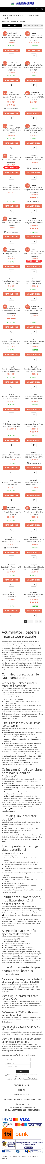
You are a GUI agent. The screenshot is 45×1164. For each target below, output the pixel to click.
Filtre (13, 25)
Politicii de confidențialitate (28, 1079)
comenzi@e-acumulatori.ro (24, 1107)
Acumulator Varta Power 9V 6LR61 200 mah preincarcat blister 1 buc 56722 (11, 282)
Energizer (34, 565)
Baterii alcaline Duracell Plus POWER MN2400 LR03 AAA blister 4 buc (11, 397)
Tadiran (11, 185)
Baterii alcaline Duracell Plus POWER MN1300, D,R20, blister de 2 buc (34, 397)
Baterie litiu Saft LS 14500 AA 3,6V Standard (34, 342)
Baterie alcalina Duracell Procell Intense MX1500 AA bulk (11, 66)
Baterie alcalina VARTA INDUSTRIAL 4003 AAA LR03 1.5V (33, 36)
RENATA (11, 592)
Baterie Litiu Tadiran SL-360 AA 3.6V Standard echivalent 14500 (11, 188)
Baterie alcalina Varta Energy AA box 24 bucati (33, 221)
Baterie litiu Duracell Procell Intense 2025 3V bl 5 (34, 511)
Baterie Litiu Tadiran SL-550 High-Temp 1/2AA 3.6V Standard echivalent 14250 (33, 456)
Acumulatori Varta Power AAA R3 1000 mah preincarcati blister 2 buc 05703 (11, 483)
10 (37, 621)
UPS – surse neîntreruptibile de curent (17, 808)
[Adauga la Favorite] (11, 55)
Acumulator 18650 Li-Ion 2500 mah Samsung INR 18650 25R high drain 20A (34, 159)
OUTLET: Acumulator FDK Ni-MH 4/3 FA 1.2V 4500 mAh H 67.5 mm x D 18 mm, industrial (11, 159)
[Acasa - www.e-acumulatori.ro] (22, 3)
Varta (34, 33)
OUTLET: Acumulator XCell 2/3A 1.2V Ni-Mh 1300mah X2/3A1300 (34, 252)
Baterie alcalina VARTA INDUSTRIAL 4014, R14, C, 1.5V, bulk (11, 129)
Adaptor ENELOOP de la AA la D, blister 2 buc (34, 483)
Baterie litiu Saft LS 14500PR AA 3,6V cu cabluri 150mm (33, 282)
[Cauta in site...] (42, 9)
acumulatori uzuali (30, 762)
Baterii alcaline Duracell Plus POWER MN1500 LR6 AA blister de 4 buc (11, 370)
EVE (11, 339)
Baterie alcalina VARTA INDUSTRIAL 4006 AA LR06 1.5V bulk (34, 129)
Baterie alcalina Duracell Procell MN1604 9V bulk (11, 221)
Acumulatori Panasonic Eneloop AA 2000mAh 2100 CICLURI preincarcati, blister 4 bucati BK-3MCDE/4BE (11, 252)
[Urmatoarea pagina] (40, 621)
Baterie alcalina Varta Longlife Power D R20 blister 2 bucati (11, 96)
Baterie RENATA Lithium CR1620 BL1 (11, 595)
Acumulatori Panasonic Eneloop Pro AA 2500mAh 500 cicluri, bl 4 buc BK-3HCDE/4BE (11, 309)
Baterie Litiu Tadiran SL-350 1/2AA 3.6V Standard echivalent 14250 (11, 456)
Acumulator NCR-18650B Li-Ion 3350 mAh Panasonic (33, 595)
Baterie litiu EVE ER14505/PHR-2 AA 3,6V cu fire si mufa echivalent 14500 (11, 540)
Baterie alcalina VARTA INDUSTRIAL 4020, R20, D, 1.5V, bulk (34, 66)
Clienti (21, 1090)
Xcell (33, 249)
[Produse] (3, 9)
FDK (11, 155)
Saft (33, 279)
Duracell (11, 367)
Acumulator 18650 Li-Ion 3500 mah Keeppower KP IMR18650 (11, 511)
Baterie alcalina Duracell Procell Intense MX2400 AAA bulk (33, 96)
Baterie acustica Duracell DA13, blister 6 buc (33, 370)
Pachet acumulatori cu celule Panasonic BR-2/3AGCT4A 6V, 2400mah (11, 425)
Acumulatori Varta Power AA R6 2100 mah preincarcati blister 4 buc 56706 (34, 425)
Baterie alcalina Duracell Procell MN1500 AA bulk (11, 36)
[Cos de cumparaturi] (36, 9)
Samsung (34, 155)
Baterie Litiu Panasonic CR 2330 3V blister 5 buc (11, 568)
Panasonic (11, 249)
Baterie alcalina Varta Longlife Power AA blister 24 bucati (33, 188)
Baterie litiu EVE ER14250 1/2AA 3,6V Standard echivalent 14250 (11, 342)
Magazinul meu (21, 1085)
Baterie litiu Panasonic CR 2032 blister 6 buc (34, 540)
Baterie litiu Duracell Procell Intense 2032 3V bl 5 (34, 309)
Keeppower (11, 507)
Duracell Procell (11, 33)
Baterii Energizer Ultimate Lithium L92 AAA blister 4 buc (34, 568)
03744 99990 (23, 1104)
